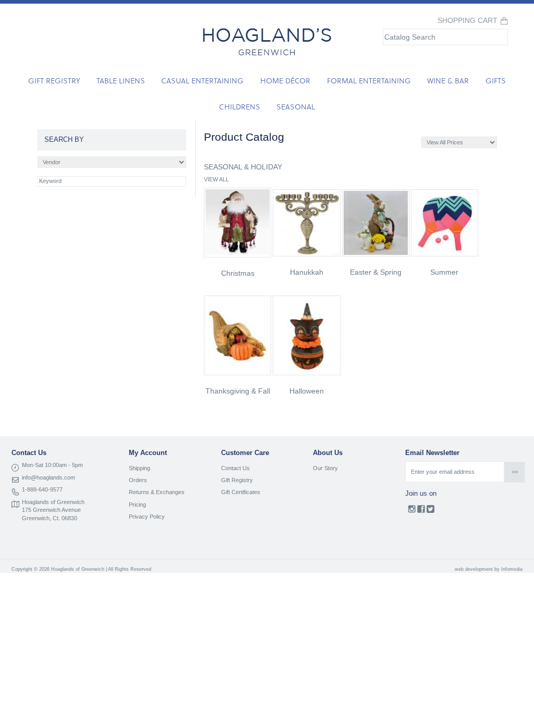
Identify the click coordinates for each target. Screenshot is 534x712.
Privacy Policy (147, 516)
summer (444, 272)
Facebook (421, 511)
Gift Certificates (240, 492)
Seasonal (295, 106)
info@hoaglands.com (48, 477)
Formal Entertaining (369, 80)
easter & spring (376, 272)
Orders (138, 480)
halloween (306, 391)
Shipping (139, 468)
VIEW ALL (216, 179)
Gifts (496, 80)
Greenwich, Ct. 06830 (49, 518)
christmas (237, 273)
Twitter (430, 511)
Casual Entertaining (202, 80)
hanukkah (306, 272)
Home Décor (285, 80)
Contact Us (235, 468)
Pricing (137, 504)
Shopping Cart (467, 20)
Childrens (239, 106)
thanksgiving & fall (237, 391)
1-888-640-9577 (42, 489)
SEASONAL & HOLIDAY (243, 167)
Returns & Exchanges (157, 492)
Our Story (325, 468)
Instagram (412, 511)
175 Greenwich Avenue (51, 510)
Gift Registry (54, 80)
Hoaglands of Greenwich (53, 502)
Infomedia (512, 569)
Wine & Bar (448, 80)
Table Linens (120, 80)
